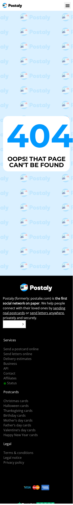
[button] (67, 5)
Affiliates (10, 378)
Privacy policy (13, 462)
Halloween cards (16, 406)
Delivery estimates (17, 359)
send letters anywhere (47, 313)
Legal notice (12, 457)
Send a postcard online (21, 349)
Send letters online (17, 354)
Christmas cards (15, 401)
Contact (9, 373)
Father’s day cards (17, 425)
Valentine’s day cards (19, 430)
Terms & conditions (18, 453)
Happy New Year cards (20, 435)
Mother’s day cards (18, 420)
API (5, 368)
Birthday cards (14, 415)
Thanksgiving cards (18, 410)
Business (10, 363)
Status (10, 383)
